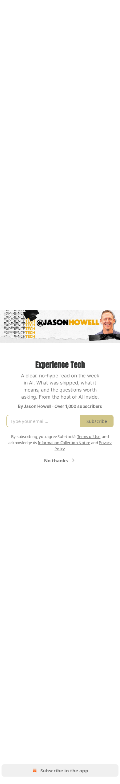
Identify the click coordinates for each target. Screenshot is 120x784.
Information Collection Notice (64, 442)
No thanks (56, 460)
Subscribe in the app (64, 770)
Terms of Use (88, 436)
